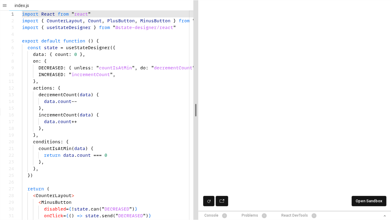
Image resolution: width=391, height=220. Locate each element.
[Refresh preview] (208, 201)
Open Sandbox (369, 201)
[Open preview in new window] (222, 201)
